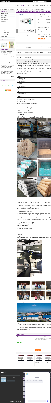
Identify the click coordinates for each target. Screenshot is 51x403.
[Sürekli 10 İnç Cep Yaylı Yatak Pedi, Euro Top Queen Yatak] (39, 358)
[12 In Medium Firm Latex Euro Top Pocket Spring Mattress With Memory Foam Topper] (24, 30)
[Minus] (48, 374)
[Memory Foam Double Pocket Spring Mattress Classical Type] (26, 21)
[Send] (48, 401)
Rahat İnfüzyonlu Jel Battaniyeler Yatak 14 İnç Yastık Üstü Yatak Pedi (20, 364)
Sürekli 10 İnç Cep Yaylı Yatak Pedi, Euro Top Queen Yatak (39, 363)
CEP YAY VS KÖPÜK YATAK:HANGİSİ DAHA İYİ (12, 378)
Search (45, 1)
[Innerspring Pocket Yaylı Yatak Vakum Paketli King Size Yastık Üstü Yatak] (29, 358)
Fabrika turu (42, 5)
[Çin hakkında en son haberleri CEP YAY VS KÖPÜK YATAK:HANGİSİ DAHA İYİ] (3, 380)
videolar (29, 5)
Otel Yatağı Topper (4, 36)
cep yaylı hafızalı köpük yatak (24, 331)
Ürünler (22, 5)
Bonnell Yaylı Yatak (4, 15)
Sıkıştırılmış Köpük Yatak (5, 25)
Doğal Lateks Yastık (4, 30)
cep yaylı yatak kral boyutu (42, 331)
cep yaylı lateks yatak (33, 331)
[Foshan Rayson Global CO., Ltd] (7, 4)
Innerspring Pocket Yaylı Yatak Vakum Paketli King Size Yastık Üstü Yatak (30, 364)
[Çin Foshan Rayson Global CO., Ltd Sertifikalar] (3, 44)
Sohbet (41, 38)
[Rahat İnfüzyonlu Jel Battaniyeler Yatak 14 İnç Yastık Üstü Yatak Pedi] (20, 358)
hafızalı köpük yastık (4, 28)
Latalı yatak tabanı (4, 34)
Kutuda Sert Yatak (4, 21)
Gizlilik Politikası (12, 401)
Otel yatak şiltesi (3, 17)
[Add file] (26, 401)
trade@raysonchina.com (6, 1)
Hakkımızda (35, 5)
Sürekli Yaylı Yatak (4, 19)
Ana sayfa (17, 5)
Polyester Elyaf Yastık (4, 32)
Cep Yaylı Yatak (10, 9)
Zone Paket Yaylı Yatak (4, 23)
